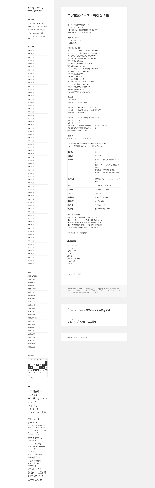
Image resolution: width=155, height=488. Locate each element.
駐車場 (31, 479)
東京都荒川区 (31, 337)
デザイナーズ (35, 437)
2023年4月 (31, 180)
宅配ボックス (35, 468)
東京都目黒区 (31, 331)
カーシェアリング (40, 425)
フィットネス (32, 449)
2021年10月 (31, 238)
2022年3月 (31, 222)
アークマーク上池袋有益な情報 (37, 30)
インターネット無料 (89, 291)
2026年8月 (31, 51)
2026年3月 (31, 67)
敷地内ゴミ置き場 (37, 472)
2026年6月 (31, 57)
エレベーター (35, 419)
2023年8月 (31, 167)
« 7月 (31, 378)
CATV (31, 395)
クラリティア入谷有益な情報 (36, 23)
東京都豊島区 (31, 344)
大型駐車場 (32, 466)
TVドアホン (34, 405)
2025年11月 (31, 80)
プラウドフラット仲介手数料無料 (37, 9)
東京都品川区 (31, 295)
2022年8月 (31, 205)
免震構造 (30, 458)
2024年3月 (31, 144)
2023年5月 (31, 176)
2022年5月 (31, 215)
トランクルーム (34, 441)
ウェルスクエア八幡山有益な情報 (37, 26)
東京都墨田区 (31, 298)
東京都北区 (31, 286)
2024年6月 (31, 134)
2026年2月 (31, 70)
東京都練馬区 (31, 334)
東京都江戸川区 (32, 318)
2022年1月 (31, 228)
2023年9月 (31, 163)
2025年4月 (31, 102)
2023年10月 (31, 160)
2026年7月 (31, 54)
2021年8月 (31, 244)
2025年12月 (31, 76)
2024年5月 (31, 138)
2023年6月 (31, 173)
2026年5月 (31, 60)
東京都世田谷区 (32, 276)
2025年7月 (31, 92)
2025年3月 (31, 105)
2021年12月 (31, 231)
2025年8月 (31, 89)
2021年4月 (31, 257)
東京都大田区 (31, 302)
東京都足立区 (31, 347)
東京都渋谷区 (31, 324)
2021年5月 (31, 254)
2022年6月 (31, 212)
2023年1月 (31, 189)
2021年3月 (31, 260)
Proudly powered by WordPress (77, 337)
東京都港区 (31, 327)
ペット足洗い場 (34, 454)
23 (46, 370)
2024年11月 (31, 118)
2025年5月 (31, 99)
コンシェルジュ (34, 430)
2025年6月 (31, 96)
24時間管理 (33, 391)
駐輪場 (38, 479)
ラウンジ (43, 454)
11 (32, 367)
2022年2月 (31, 225)
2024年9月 (31, 125)
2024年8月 (31, 128)
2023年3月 (31, 183)
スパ (38, 432)
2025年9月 (31, 86)
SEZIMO (80, 289)
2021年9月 (31, 241)
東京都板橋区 (31, 315)
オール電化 (31, 425)
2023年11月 (31, 157)
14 (40, 367)
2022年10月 (31, 199)
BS (41, 391)
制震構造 (38, 461)
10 (29, 367)
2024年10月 (31, 122)
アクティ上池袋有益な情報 (35, 33)
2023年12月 (31, 154)
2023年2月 (31, 186)
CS (35, 395)
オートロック (35, 422)
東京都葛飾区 (31, 340)
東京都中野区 (31, 282)
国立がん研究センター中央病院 (78, 69)
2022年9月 (31, 202)
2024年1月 (31, 151)
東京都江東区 (31, 321)
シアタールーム (32, 432)
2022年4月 (31, 218)
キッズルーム (32, 428)
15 (43, 367)
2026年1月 (31, 73)
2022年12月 (31, 192)
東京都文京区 (31, 305)
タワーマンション (35, 434)
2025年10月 (31, 83)
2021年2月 (31, 263)
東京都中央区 (31, 279)
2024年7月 (31, 131)
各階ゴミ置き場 (33, 463)
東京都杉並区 (31, 311)
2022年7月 (31, 209)
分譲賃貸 (32, 460)
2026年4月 (31, 63)
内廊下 (36, 457)
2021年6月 (31, 251)
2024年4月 (31, 141)
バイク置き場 (34, 443)
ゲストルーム (40, 428)
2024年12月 (31, 115)
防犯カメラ (40, 476)
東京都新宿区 (31, 308)
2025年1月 (31, 112)
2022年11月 (31, 196)
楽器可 (30, 476)
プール (38, 449)
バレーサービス (31, 446)
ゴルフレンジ (43, 430)
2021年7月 (31, 247)
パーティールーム (40, 446)
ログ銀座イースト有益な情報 (77, 233)
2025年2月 (31, 109)
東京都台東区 (31, 292)
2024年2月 (31, 147)
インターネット (35, 408)
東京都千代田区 (32, 289)
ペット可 (32, 451)
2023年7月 (31, 170)
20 (37, 370)
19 (34, 370)
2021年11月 (31, 234)
